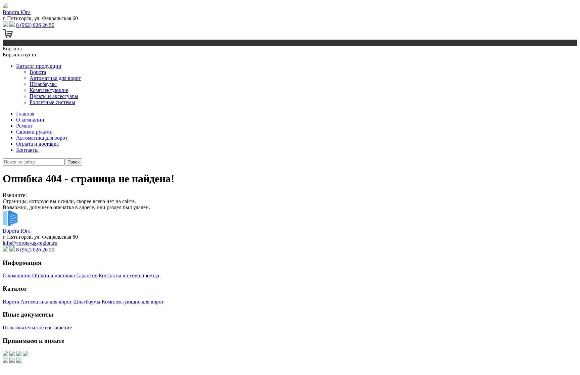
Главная (25, 113)
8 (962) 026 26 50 (35, 25)
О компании (30, 120)
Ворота (38, 72)
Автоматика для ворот (55, 78)
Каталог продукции (38, 66)
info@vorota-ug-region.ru (30, 243)
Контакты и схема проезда (129, 275)
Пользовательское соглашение (37, 327)
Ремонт (24, 126)
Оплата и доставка (37, 144)
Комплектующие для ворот (133, 301)
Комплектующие (49, 90)
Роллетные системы (52, 102)
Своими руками (34, 132)
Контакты (27, 150)
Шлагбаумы (43, 84)
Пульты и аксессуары (54, 96)
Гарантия (86, 275)
